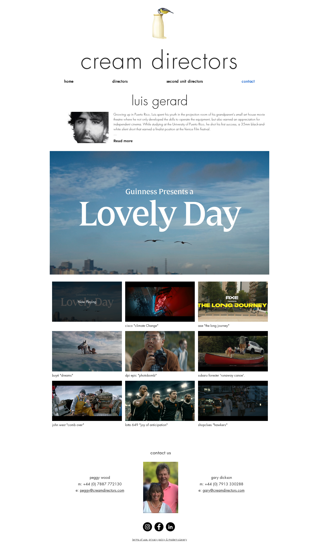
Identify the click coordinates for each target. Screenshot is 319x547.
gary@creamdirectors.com (224, 490)
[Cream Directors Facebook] (158, 526)
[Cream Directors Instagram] (147, 526)
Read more (123, 141)
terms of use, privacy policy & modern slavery (159, 539)
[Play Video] (160, 305)
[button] (120, 81)
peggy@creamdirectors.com (102, 490)
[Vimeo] (159, 213)
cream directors (159, 60)
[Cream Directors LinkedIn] (170, 526)
